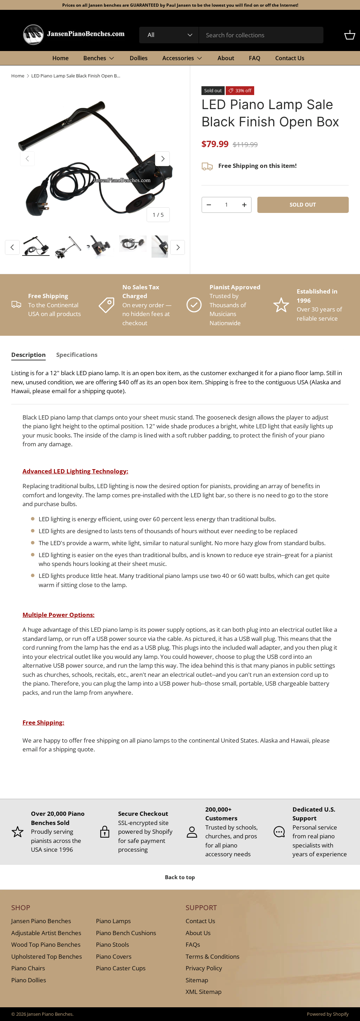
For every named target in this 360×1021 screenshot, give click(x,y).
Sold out (303, 204)
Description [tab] (28, 355)
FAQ (255, 58)
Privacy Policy (204, 968)
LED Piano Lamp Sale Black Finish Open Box (76, 76)
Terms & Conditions (212, 956)
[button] (350, 35)
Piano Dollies (28, 980)
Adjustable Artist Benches (46, 933)
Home (60, 58)
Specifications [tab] (76, 355)
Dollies (139, 58)
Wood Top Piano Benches (46, 944)
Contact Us (289, 58)
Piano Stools (112, 944)
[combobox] (231, 35)
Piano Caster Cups (121, 968)
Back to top (180, 877)
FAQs (193, 944)
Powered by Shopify (328, 1014)
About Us (198, 933)
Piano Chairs (28, 968)
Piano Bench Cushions (126, 933)
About (226, 58)
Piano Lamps (113, 921)
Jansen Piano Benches (41, 921)
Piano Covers (113, 956)
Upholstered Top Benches (46, 956)
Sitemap (197, 980)
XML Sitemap (203, 992)
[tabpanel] (180, 564)
